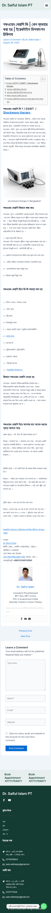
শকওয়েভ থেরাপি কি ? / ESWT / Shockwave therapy (22, 84)
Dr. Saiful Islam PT (17, 5)
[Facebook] (21, 619)
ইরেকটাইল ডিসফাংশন (15, 370)
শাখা (4, 834)
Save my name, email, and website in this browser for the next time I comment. (25, 737)
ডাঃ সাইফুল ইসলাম (9, 543)
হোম (4, 821)
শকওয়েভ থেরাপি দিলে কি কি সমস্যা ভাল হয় (19, 92)
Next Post (25, 636)
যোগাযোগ (5, 830)
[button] (46, 5)
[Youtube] (25, 619)
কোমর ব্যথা (10, 336)
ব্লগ (4, 825)
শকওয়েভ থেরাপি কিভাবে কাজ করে (16, 89)
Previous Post (25, 631)
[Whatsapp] (44, 906)
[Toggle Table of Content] (42, 79)
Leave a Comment (12, 39)
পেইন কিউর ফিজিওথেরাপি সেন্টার (14, 557)
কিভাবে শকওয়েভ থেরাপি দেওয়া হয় (17, 95)
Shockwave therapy (17, 112)
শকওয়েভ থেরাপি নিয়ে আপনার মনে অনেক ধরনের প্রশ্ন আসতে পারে (25, 100)
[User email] (29, 619)
